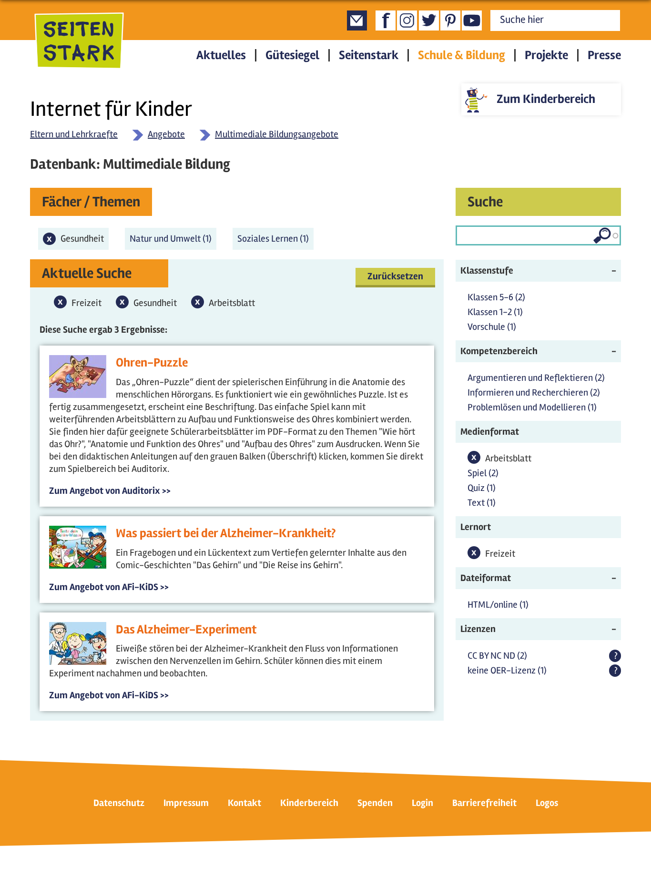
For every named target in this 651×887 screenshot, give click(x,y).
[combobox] (538, 235)
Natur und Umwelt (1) (173, 239)
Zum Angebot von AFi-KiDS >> (109, 587)
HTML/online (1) (498, 605)
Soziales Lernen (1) (275, 239)
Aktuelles (221, 55)
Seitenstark (368, 55)
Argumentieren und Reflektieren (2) (536, 378)
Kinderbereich (309, 803)
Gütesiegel (292, 55)
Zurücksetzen (395, 276)
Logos (547, 803)
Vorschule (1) (492, 327)
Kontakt (244, 803)
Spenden (375, 803)
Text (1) (482, 503)
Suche (485, 202)
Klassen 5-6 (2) (496, 297)
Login (422, 803)
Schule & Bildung (461, 55)
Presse (604, 55)
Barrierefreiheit (484, 803)
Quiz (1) (482, 488)
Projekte (546, 55)
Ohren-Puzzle (152, 362)
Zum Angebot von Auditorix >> (110, 491)
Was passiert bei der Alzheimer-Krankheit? (226, 533)
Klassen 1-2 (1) (495, 312)
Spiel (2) (483, 473)
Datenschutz (118, 803)
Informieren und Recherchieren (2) (534, 392)
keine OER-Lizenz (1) (507, 670)
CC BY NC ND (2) (497, 656)
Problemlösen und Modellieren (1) (532, 407)
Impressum (186, 803)
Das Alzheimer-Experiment (186, 629)
